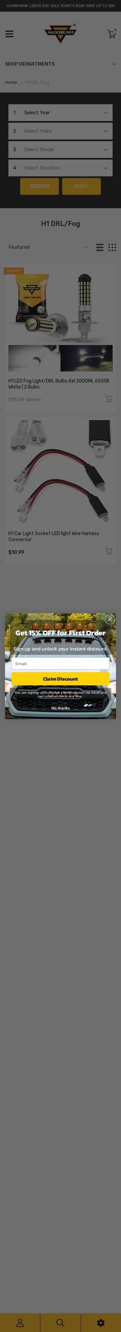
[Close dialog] (110, 619)
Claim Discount (60, 678)
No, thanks (60, 708)
